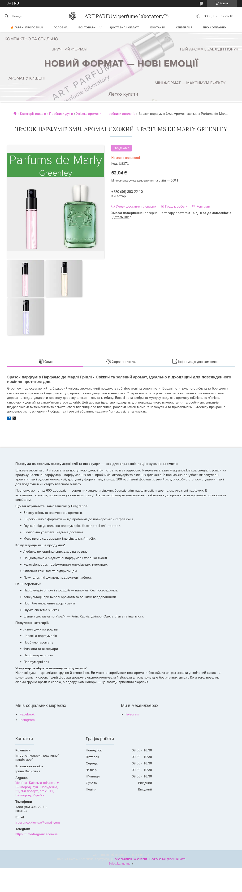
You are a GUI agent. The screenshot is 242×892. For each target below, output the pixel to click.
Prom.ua (143, 854)
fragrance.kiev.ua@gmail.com (37, 822)
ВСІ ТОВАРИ (87, 27)
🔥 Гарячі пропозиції (26, 27)
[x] (14, 419)
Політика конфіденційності (167, 859)
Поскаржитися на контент (129, 859)
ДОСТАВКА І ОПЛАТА (125, 27)
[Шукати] (6, 16)
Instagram (27, 720)
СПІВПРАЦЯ (184, 27)
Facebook (27, 714)
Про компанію (214, 27)
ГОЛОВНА (61, 27)
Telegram (132, 714)
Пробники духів (61, 113)
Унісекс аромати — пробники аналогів (105, 113)
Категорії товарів (33, 113)
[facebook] (9, 419)
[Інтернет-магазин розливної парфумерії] (73, 16)
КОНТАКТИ (157, 27)
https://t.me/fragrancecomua (36, 834)
